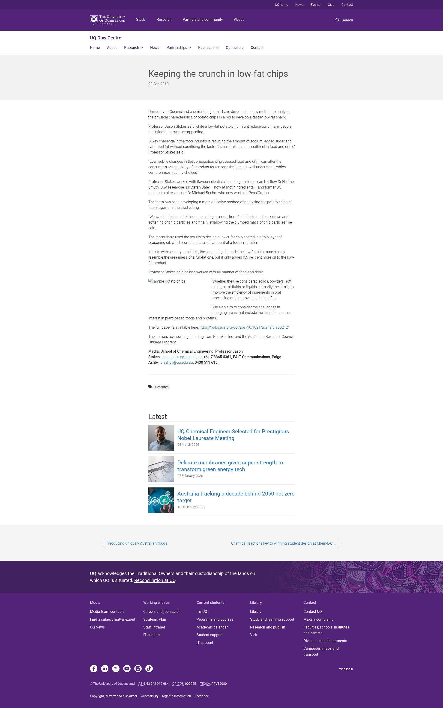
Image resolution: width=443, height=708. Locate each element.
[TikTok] (149, 669)
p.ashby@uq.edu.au (176, 362)
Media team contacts (107, 611)
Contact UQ (312, 611)
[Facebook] (93, 669)
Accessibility (150, 696)
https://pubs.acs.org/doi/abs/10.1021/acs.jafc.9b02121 (245, 327)
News (299, 4)
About (239, 19)
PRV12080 (219, 683)
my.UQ (202, 611)
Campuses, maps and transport (321, 651)
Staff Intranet (154, 627)
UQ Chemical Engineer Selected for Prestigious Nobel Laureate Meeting (233, 434)
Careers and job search (161, 611)
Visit (253, 635)
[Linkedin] (104, 669)
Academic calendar (212, 627)
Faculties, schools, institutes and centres (326, 630)
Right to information (176, 696)
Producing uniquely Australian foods (137, 543)
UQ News (97, 627)
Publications (208, 47)
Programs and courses (215, 619)
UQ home (281, 4)
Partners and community (203, 19)
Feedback (202, 696)
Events (315, 4)
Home (95, 47)
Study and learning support (272, 619)
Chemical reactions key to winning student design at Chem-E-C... (283, 543)
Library (255, 611)
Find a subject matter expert (112, 619)
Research (164, 19)
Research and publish (267, 627)
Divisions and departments (325, 641)
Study (141, 19)
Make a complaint (318, 619)
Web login (346, 669)
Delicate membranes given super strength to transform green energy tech (230, 466)
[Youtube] (127, 669)
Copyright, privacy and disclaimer (113, 696)
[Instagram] (138, 669)
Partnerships (177, 47)
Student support (210, 635)
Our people (234, 47)
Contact (347, 4)
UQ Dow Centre (105, 38)
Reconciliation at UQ (155, 580)
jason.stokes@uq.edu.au (182, 357)
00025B (190, 683)
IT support (151, 635)
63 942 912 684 (157, 683)
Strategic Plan (154, 619)
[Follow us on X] (116, 669)
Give (331, 4)
